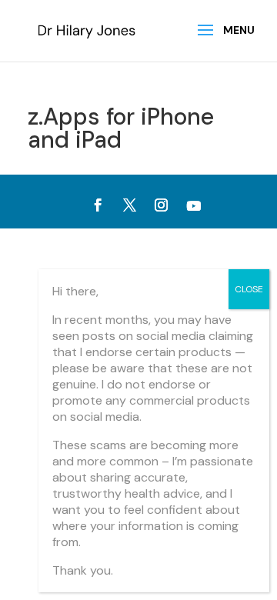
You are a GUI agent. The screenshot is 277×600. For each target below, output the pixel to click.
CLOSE (249, 289)
